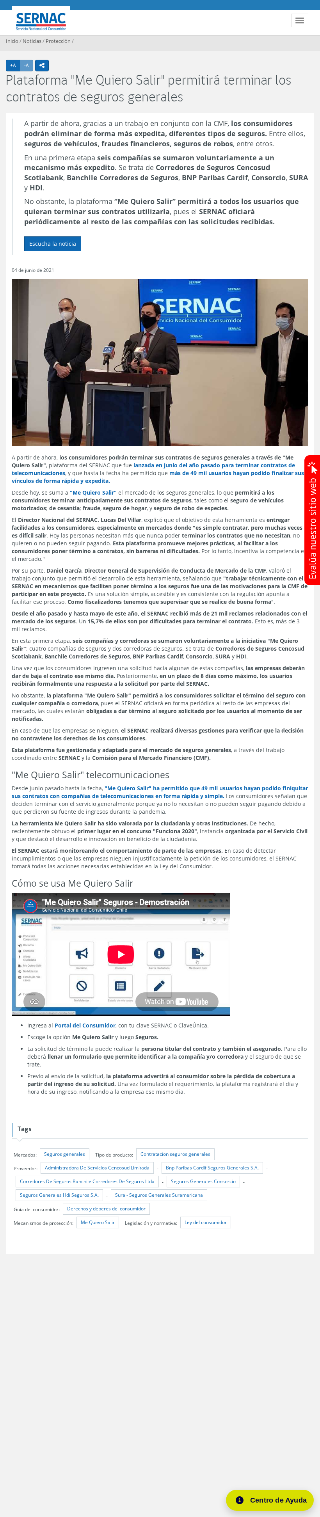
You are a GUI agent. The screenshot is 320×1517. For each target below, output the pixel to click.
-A (28, 65)
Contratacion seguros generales (175, 1154)
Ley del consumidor (206, 1222)
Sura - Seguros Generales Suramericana (159, 1195)
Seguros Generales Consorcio (203, 1181)
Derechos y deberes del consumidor (106, 1208)
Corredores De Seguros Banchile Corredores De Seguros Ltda (87, 1181)
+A (15, 65)
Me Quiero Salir (98, 1222)
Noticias (32, 40)
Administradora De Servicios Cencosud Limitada (97, 1167)
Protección (58, 40)
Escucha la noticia (52, 243)
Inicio (12, 40)
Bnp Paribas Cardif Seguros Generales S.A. (212, 1167)
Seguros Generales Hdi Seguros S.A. (59, 1195)
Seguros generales (64, 1154)
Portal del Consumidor (85, 1025)
